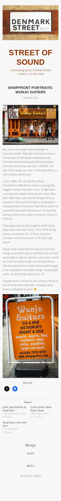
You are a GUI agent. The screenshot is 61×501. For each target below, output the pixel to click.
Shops (30, 453)
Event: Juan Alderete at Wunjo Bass (14, 409)
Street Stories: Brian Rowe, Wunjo (41, 409)
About (30, 465)
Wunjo (30, 445)
